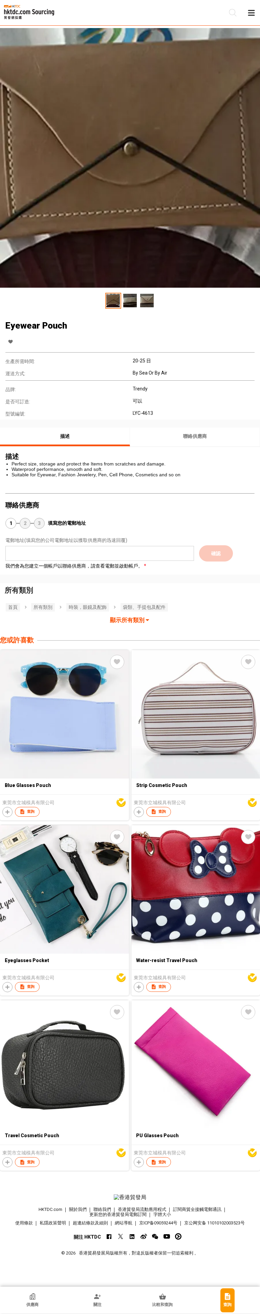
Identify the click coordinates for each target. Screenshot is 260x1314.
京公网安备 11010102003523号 (214, 1222)
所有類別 (43, 607)
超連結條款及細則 (90, 1222)
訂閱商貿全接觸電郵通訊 (197, 1209)
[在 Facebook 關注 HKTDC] (109, 1236)
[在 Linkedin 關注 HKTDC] (132, 1236)
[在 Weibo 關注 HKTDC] (143, 1236)
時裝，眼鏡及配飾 (88, 607)
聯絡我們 (102, 1209)
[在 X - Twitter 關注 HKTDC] (120, 1236)
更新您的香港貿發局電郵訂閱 (118, 1214)
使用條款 (24, 1222)
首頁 (13, 607)
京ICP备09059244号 (158, 1222)
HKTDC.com (50, 1209)
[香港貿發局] (130, 1197)
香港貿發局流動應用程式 (142, 1209)
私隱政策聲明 (53, 1222)
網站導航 (123, 1222)
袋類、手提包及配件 (144, 607)
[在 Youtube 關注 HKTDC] (167, 1236)
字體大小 (162, 1214)
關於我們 (78, 1209)
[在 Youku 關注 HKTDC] (178, 1236)
